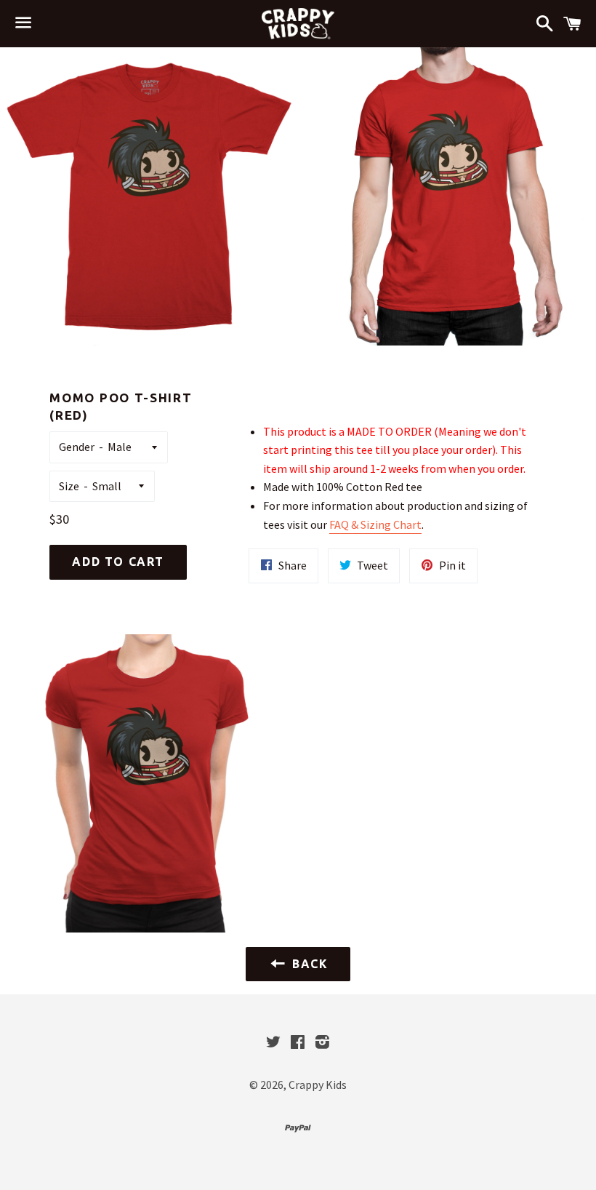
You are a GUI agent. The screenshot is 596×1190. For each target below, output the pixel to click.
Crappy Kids (318, 1084)
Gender (76, 446)
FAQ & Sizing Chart (375, 524)
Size (69, 486)
